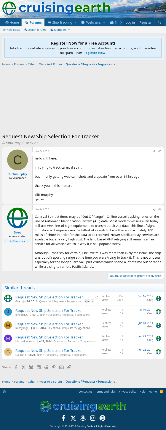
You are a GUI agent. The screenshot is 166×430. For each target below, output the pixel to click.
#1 (159, 151)
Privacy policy (127, 391)
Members (60, 30)
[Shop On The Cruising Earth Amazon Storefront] (83, 419)
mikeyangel (22, 328)
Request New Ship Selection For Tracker (49, 297)
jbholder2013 (23, 315)
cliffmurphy (13, 143)
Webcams (93, 22)
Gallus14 (20, 355)
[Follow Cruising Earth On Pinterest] (102, 419)
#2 (159, 209)
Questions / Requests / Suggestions (60, 301)
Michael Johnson (25, 341)
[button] (76, 22)
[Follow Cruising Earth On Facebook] (64, 419)
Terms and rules (105, 391)
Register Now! (94, 52)
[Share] (154, 151)
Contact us (85, 391)
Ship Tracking (61, 22)
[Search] (159, 22)
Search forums (37, 30)
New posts (13, 30)
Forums (35, 22)
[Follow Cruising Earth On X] (73, 419)
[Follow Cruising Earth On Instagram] (92, 419)
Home (14, 22)
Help (142, 391)
